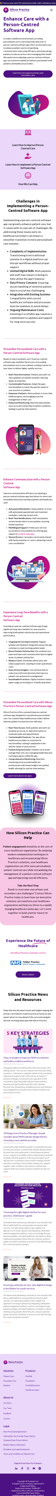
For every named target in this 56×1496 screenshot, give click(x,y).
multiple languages (26, 534)
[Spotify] (39, 1468)
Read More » (7, 1098)
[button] (2, 963)
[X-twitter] (28, 1468)
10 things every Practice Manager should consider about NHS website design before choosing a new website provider (25, 1137)
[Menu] (51, 10)
